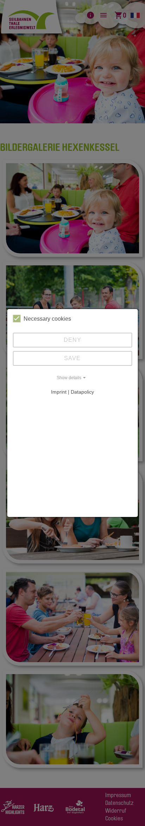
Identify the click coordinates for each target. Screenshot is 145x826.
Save (72, 358)
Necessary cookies (47, 319)
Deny (72, 340)
